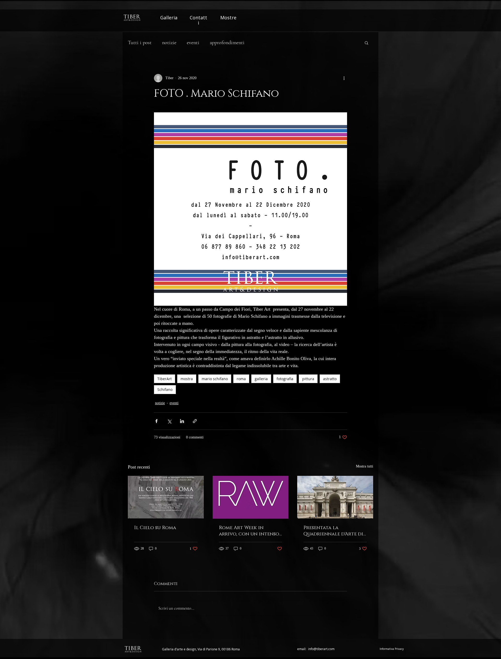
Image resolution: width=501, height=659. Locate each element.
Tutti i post (140, 42)
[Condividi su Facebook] (156, 421)
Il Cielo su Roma (155, 528)
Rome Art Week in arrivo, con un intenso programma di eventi (249, 531)
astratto (330, 378)
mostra (187, 378)
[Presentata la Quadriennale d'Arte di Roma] (335, 497)
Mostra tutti (364, 466)
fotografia (285, 378)
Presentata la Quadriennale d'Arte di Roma (333, 531)
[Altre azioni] (344, 78)
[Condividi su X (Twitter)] (169, 421)
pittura (308, 378)
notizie (169, 42)
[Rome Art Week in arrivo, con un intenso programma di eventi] (251, 497)
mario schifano (215, 378)
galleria (261, 378)
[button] (366, 43)
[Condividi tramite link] (194, 421)
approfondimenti (227, 42)
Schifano (164, 389)
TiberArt (164, 378)
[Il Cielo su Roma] (166, 497)
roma (241, 378)
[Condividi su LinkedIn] (182, 421)
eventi (193, 42)
